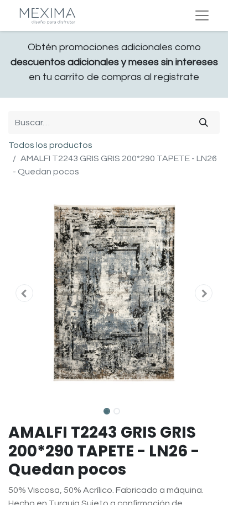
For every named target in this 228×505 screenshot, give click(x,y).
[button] (24, 293)
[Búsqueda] (204, 122)
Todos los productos (50, 145)
